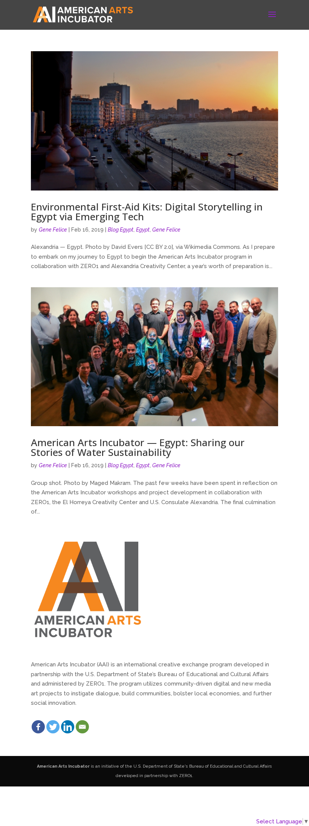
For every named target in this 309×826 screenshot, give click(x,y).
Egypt (143, 230)
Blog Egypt (120, 230)
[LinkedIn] (67, 726)
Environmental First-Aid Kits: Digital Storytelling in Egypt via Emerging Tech (147, 211)
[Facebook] (38, 726)
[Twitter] (53, 726)
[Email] (82, 726)
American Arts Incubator (63, 766)
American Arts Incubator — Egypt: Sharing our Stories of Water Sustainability (138, 447)
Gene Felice (53, 230)
